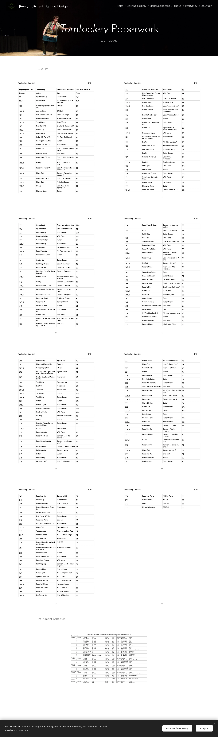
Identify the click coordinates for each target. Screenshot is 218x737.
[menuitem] (120, 6)
